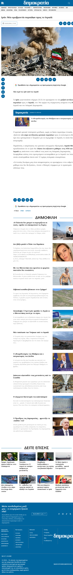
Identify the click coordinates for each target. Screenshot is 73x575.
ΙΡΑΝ (22, 211)
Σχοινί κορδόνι (48, 535)
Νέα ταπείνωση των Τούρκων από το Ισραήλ (31, 332)
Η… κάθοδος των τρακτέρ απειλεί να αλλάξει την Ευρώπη (26, 487)
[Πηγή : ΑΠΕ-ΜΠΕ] (27, 456)
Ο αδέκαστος (48, 540)
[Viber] (69, 23)
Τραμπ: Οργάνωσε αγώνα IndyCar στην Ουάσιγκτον (8, 464)
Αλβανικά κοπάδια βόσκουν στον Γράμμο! (30, 290)
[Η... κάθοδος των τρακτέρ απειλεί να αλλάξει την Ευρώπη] (27, 479)
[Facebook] (60, 23)
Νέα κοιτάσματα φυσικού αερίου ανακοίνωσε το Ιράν (44, 487)
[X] (65, 23)
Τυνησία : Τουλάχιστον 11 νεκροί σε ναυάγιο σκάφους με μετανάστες (25, 466)
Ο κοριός (46, 532)
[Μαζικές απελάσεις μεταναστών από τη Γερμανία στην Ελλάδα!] (63, 479)
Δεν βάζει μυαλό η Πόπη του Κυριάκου (28, 244)
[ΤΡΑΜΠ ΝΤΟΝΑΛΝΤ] (9, 456)
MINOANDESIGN (66, 564)
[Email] (3, 96)
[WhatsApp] (3, 92)
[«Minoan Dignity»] (63, 456)
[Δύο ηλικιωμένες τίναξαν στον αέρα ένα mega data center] (9, 479)
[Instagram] (62, 514)
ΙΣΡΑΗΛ (28, 211)
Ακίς (45, 538)
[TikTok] (66, 514)
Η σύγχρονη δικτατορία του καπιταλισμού (30, 397)
